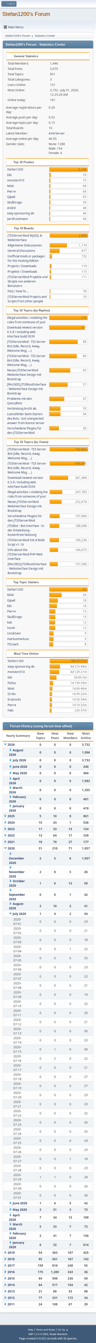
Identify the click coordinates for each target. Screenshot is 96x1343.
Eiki (9, 175)
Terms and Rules (45, 1329)
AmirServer (57, 133)
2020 (11, 848)
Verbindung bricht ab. (22, 408)
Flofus (12, 683)
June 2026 (20, 767)
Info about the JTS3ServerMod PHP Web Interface (25, 554)
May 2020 (20, 1210)
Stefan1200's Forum (26, 14)
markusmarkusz (18, 639)
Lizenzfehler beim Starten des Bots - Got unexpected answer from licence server (26, 418)
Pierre (11, 191)
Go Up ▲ (63, 1329)
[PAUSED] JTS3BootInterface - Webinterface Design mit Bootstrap (26, 388)
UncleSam (14, 633)
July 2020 (19, 914)
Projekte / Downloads (22, 272)
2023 (11, 829)
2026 (11, 745)
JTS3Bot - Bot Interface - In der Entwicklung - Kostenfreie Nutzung (26, 530)
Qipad (11, 197)
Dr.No (12, 694)
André (11, 208)
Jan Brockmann (17, 219)
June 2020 (20, 1203)
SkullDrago (14, 202)
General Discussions (21, 251)
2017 (11, 1266)
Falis (10, 710)
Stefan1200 (15, 169)
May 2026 (20, 773)
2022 (11, 835)
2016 (11, 1272)
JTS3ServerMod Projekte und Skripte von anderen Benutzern (28, 281)
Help (30, 1329)
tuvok (11, 628)
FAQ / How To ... (18, 291)
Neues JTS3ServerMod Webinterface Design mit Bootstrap (24, 374)
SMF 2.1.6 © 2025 (38, 1334)
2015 (11, 1278)
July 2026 (19, 760)
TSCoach (13, 644)
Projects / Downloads (22, 266)
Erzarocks (14, 699)
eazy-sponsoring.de (20, 213)
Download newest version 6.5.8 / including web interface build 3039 (25, 331)
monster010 (15, 180)
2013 (11, 1291)
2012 (11, 1298)
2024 (11, 823)
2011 (11, 1304)
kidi (9, 622)
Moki (10, 186)
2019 (11, 1253)
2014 (11, 1285)
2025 (11, 816)
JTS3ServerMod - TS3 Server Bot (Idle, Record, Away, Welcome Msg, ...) (26, 346)
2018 (11, 1259)
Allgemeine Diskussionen (25, 245)
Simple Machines (58, 1334)
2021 (11, 842)
